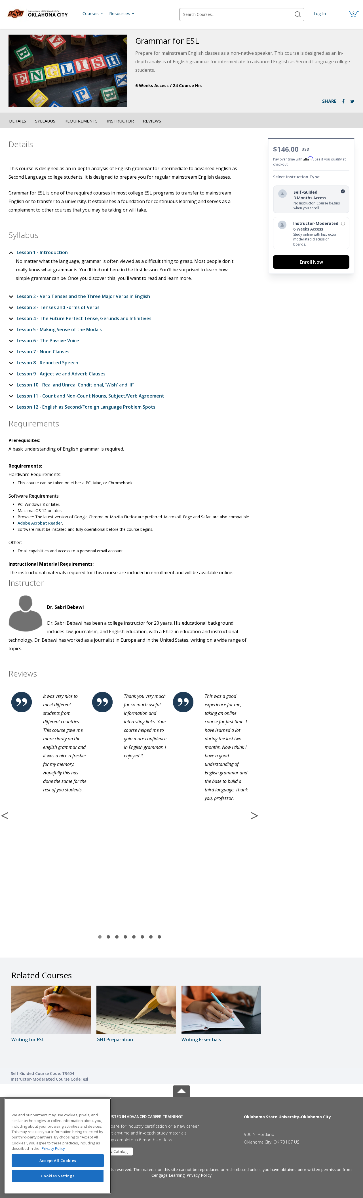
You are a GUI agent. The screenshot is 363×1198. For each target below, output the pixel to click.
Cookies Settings (58, 1175)
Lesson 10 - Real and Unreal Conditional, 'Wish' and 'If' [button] (75, 385)
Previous (4, 815)
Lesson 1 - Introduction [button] (42, 252)
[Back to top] (181, 1090)
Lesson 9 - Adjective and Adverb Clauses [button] (61, 374)
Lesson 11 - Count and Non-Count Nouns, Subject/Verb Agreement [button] (90, 396)
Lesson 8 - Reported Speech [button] (47, 363)
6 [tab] (142, 937)
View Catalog (116, 1151)
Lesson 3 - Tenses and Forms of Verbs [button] (58, 307)
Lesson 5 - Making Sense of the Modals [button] (59, 329)
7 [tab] (151, 937)
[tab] (125, 252)
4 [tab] (125, 937)
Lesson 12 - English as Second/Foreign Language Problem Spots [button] (86, 407)
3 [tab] (117, 937)
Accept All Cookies (57, 1160)
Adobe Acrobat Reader (40, 523)
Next (254, 815)
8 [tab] (159, 937)
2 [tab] (108, 937)
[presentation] (93, 13)
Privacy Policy (199, 1175)
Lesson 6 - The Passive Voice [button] (48, 340)
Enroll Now (311, 262)
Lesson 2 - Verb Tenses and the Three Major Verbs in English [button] (83, 296)
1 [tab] (100, 937)
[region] (58, 1145)
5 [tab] (134, 937)
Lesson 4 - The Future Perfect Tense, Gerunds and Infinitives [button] (84, 318)
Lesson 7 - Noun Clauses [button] (43, 351)
